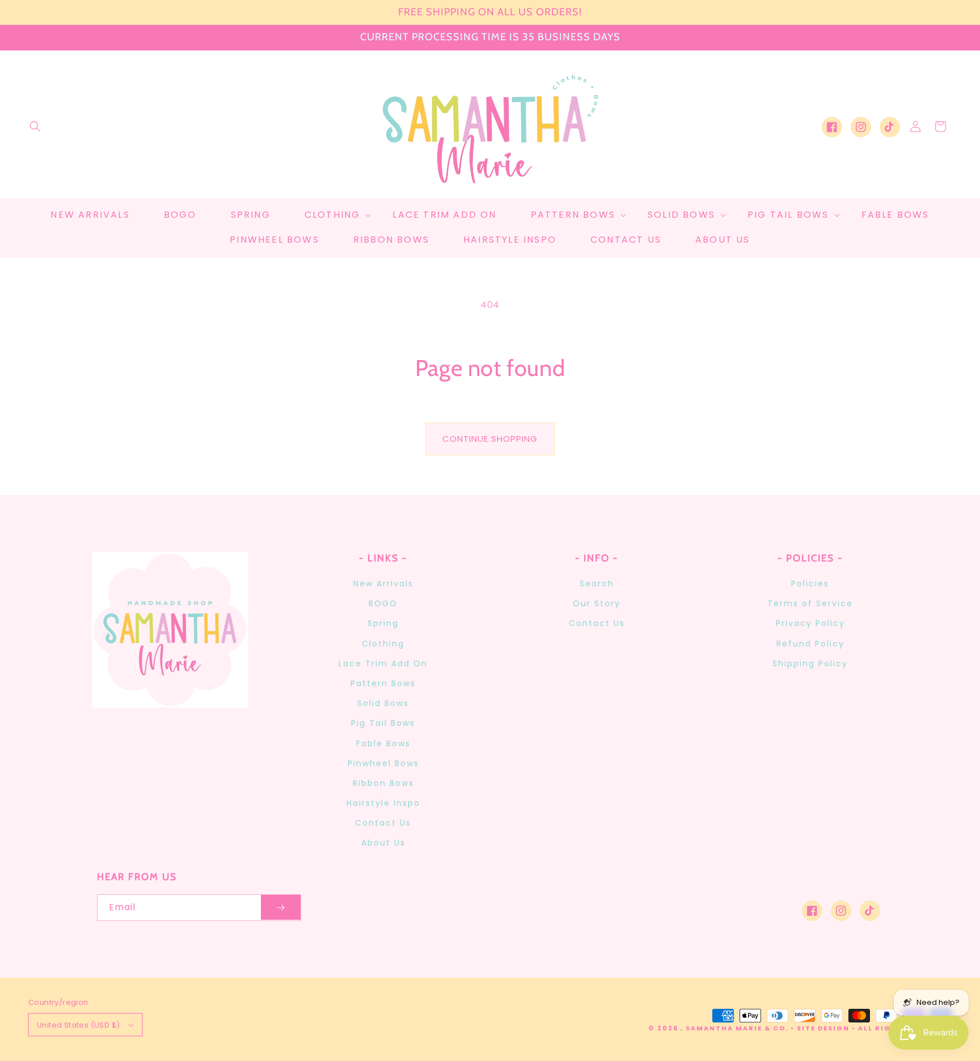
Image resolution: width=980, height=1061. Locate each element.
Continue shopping (490, 439)
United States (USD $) (78, 1025)
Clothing (383, 643)
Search (597, 583)
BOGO (383, 603)
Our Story (596, 603)
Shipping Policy (810, 663)
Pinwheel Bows (383, 763)
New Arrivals (383, 583)
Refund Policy (810, 643)
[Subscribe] (281, 907)
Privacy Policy (810, 623)
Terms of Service (810, 603)
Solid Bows (383, 703)
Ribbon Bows (383, 783)
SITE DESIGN (823, 1028)
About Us (383, 842)
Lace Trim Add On (383, 663)
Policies (810, 583)
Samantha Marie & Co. (737, 1028)
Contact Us (383, 822)
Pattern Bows (383, 683)
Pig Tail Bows (383, 723)
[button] (35, 126)
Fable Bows (383, 743)
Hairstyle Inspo (383, 803)
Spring (383, 623)
